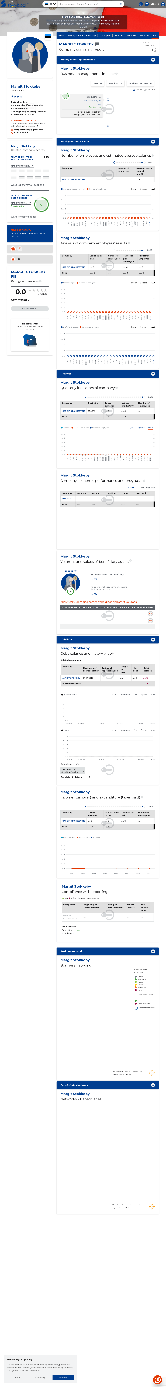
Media (61, 35)
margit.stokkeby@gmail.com (28, 129)
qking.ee (21, 259)
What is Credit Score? (23, 217)
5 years (141, 427)
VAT (155, 35)
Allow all (63, 1377)
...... (63, 613)
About (17, 1377)
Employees (105, 35)
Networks (144, 35)
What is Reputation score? (26, 185)
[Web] (13, 248)
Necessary (40, 1377)
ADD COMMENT (30, 308)
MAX (150, 427)
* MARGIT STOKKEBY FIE (74, 498)
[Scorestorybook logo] (15, 4)
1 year (131, 427)
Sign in (155, 4)
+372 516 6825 (21, 132)
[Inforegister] (19, 248)
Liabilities (131, 35)
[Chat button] (141, 4)
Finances (119, 35)
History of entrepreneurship (82, 35)
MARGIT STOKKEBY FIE (73, 179)
